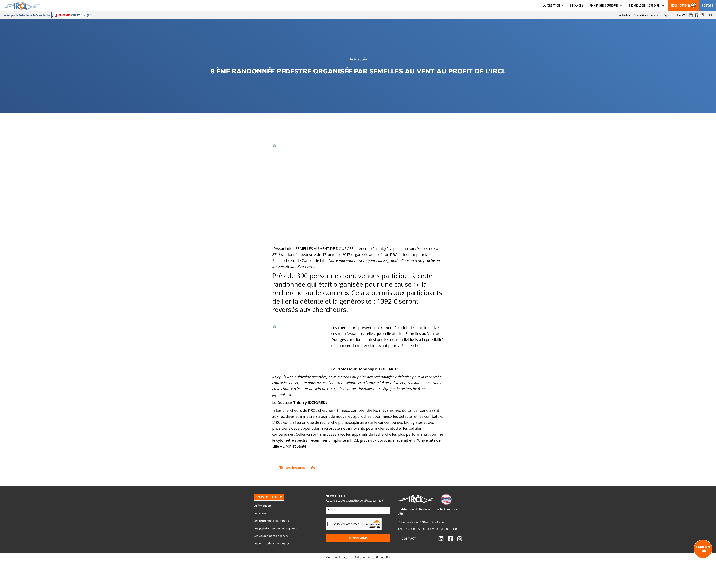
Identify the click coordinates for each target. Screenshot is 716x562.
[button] (710, 15)
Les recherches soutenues (271, 521)
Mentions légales (337, 557)
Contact (707, 5)
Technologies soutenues (645, 5)
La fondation (551, 5)
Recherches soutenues (603, 5)
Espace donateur (672, 15)
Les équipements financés (271, 536)
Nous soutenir (680, 5)
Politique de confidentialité (372, 557)
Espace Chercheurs (644, 15)
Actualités (624, 15)
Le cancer (576, 5)
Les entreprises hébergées (272, 543)
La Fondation (262, 506)
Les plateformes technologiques (275, 528)
